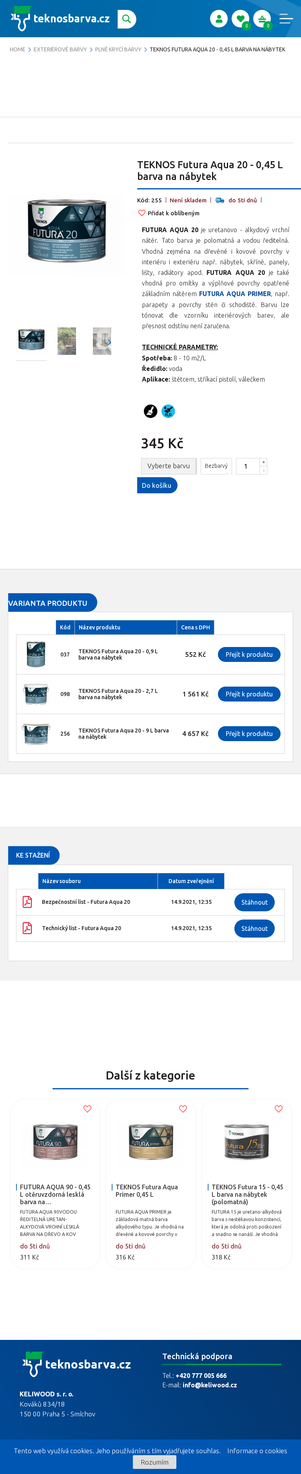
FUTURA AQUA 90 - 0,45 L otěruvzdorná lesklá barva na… (55, 1194)
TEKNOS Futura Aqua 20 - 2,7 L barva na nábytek (118, 694)
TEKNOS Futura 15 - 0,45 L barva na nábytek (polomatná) (247, 1194)
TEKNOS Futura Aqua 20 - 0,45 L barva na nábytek (217, 49)
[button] (110, 342)
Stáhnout (254, 902)
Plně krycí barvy (118, 49)
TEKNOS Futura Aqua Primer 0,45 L (147, 1190)
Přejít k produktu (249, 654)
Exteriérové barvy (60, 49)
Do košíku (156, 485)
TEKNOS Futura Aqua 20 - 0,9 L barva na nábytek (118, 654)
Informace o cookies (257, 1450)
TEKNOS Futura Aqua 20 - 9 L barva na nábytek (123, 733)
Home (17, 49)
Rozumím (155, 1462)
